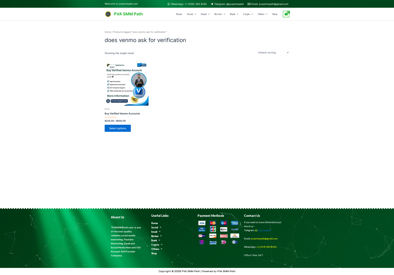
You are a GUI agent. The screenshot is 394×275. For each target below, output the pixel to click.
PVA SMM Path (128, 14)
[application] (194, 14)
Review (218, 14)
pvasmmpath (264, 230)
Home (179, 14)
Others (261, 14)
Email (204, 14)
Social (190, 14)
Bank (232, 14)
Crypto (246, 14)
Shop (274, 14)
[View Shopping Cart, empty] (286, 14)
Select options (117, 128)
